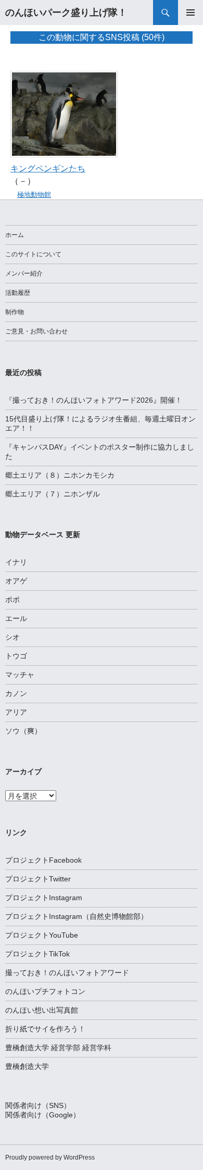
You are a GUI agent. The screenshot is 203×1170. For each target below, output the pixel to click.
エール (16, 618)
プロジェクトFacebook (43, 860)
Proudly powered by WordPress (50, 1157)
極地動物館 (34, 194)
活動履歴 (17, 292)
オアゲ (16, 581)
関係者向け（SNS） (38, 1105)
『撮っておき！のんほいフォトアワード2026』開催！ (93, 400)
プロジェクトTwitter (38, 879)
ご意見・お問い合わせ (36, 331)
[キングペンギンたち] (64, 113)
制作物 (14, 312)
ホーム (14, 235)
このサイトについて (33, 254)
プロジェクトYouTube (41, 935)
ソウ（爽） (23, 731)
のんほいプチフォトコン (45, 991)
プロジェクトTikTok (37, 954)
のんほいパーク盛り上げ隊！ (66, 12)
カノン (16, 693)
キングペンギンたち (47, 168)
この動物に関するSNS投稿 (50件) (101, 37)
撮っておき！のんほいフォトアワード (67, 972)
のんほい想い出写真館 (41, 1010)
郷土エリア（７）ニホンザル (52, 494)
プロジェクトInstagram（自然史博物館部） (76, 916)
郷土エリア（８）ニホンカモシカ (60, 475)
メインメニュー (190, 12)
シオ (12, 637)
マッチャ (19, 674)
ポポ (12, 599)
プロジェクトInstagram (43, 897)
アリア (16, 712)
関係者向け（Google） (42, 1115)
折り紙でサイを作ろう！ (45, 1029)
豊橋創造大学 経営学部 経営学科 (58, 1047)
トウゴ (16, 656)
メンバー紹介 (24, 273)
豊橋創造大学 (27, 1066)
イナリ (16, 562)
